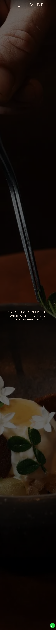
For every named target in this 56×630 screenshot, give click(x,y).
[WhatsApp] (52, 625)
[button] (19, 6)
